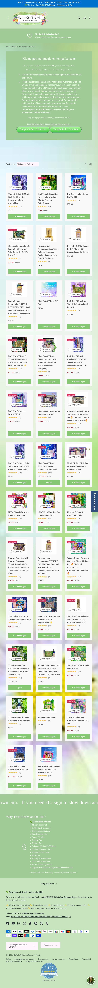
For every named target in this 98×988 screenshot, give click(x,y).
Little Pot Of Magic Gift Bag (48, 302)
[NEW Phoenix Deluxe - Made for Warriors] (19, 500)
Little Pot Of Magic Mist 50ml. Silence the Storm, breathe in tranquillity (18, 466)
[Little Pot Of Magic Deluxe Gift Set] (19, 399)
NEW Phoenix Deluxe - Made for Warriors (18, 513)
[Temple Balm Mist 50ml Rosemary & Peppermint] (19, 705)
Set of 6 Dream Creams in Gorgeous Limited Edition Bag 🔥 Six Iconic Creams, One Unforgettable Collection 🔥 (78, 565)
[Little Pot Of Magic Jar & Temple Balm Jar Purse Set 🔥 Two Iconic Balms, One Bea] (78, 399)
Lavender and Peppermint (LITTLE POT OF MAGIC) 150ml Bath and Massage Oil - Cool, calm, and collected (19, 307)
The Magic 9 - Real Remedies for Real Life (18, 767)
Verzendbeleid (86, 959)
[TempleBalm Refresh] (49, 705)
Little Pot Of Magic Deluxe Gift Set (16, 412)
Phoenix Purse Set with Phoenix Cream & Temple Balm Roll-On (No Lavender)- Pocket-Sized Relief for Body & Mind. (18, 565)
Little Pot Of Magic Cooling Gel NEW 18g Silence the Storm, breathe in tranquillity (76, 360)
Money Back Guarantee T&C (35, 961)
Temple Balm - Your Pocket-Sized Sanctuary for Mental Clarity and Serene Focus (18, 670)
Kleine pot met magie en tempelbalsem (23, 46)
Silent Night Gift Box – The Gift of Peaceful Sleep (19, 617)
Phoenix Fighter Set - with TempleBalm (76, 513)
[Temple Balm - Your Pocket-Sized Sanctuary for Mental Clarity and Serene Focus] (19, 653)
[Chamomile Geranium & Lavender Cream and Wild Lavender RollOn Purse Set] (19, 234)
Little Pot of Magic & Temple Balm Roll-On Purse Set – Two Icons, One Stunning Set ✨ (18, 360)
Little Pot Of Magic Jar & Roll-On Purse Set (49, 412)
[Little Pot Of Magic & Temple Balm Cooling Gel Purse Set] (78, 289)
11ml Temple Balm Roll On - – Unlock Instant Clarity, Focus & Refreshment (48, 198)
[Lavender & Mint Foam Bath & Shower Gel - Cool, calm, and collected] (78, 234)
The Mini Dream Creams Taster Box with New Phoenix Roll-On (49, 769)
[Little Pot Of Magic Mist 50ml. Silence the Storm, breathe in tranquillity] (19, 451)
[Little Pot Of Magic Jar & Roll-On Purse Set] (49, 399)
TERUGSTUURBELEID (14, 961)
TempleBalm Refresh (47, 717)
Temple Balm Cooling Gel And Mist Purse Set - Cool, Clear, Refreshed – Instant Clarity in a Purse (49, 670)
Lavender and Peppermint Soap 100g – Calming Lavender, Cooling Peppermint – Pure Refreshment (48, 252)
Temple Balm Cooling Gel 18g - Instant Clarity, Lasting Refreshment (78, 619)
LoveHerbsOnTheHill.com (19, 955)
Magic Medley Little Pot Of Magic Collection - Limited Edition (77, 466)
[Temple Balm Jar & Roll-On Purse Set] (78, 653)
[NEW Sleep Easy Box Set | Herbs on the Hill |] (49, 500)
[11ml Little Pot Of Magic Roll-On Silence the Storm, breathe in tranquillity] (19, 182)
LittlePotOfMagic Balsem (36, 124)
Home (8, 46)
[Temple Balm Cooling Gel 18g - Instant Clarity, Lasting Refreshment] (78, 604)
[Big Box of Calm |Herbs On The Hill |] (78, 182)
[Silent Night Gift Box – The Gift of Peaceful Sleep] (19, 604)
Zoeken (8, 959)
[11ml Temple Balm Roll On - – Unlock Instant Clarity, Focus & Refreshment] (49, 182)
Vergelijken (17, 187)
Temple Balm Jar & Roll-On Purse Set (78, 666)
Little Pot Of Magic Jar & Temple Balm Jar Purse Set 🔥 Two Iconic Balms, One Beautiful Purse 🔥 (78, 416)
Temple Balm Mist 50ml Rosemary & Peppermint (19, 718)
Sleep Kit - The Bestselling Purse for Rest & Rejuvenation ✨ (49, 619)
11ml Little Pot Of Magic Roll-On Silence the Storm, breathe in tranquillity (18, 198)
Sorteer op (10, 164)
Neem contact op (43, 959)
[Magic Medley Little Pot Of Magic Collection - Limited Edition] (78, 451)
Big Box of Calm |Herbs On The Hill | (77, 195)
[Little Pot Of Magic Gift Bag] (49, 289)
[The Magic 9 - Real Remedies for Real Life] (19, 754)
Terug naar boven (48, 884)
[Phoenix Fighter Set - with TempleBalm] (78, 500)
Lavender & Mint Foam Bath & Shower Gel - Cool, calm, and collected (78, 249)
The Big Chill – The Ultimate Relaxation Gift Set (77, 720)
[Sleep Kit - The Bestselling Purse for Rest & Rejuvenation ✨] (49, 604)
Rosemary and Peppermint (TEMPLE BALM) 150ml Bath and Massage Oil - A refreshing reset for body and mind (48, 565)
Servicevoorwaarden (58, 959)
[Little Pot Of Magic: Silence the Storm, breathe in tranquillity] (49, 451)
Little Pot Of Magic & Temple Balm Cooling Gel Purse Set (78, 304)
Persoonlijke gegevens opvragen (24, 959)
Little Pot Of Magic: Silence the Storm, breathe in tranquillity (47, 466)
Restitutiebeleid (73, 959)
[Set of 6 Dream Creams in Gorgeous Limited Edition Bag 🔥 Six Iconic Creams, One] (78, 546)
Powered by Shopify (34, 955)
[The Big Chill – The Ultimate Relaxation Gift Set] (78, 705)
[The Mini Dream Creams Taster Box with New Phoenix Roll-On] (49, 754)
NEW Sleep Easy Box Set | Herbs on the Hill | (49, 513)
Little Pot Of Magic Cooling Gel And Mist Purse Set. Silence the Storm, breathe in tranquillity (47, 362)
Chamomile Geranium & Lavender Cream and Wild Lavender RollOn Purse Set (19, 250)
